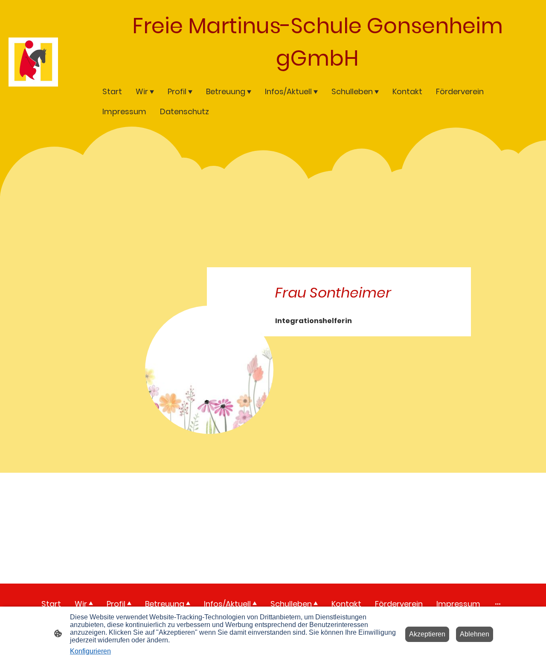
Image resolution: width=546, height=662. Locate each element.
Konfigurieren (90, 651)
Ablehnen (474, 634)
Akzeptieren (427, 634)
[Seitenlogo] (33, 62)
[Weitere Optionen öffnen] (498, 604)
